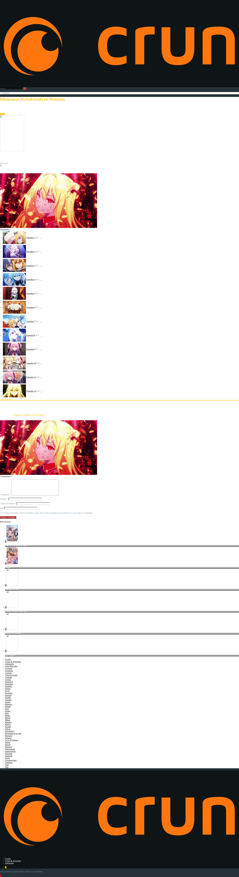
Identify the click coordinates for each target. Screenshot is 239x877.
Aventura (8, 668)
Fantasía (8, 700)
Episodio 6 (30, 307)
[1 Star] (0, 163)
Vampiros (8, 763)
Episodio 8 (30, 335)
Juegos (7, 711)
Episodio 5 (30, 293)
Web (2, 508)
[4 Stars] (5, 163)
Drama (7, 689)
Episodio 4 (30, 279)
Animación (17, 415)
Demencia (9, 682)
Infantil (8, 707)
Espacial (8, 695)
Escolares (8, 693)
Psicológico (9, 731)
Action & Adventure (13, 662)
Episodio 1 (30, 238)
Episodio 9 (30, 349)
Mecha (7, 718)
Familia (8, 698)
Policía (7, 729)
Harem (7, 702)
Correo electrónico (8, 504)
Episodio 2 (30, 252)
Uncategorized (10, 760)
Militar (7, 720)
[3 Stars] (3, 163)
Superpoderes (10, 751)
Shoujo (8, 745)
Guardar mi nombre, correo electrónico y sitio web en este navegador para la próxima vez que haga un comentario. (48, 513)
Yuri (6, 767)
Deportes (8, 686)
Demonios (9, 684)
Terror (7, 758)
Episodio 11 (31, 377)
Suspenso (8, 756)
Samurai (8, 738)
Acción (8, 659)
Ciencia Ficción (11, 675)
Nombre (4, 499)
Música (8, 724)
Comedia (26, 415)
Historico (8, 704)
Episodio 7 (30, 321)
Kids (7, 713)
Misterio (8, 722)
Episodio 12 (31, 391)
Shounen (8, 747)
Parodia (8, 727)
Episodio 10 (31, 363)
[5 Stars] (6, 163)
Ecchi (7, 691)
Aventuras (9, 671)
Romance (8, 736)
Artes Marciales (11, 666)
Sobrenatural (10, 749)
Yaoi (7, 765)
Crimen (8, 680)
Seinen (7, 742)
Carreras (8, 673)
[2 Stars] (2, 163)
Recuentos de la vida (13, 733)
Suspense (8, 754)
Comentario (5, 495)
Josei (7, 709)
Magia (7, 715)
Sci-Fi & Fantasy (37, 415)
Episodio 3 (30, 266)
